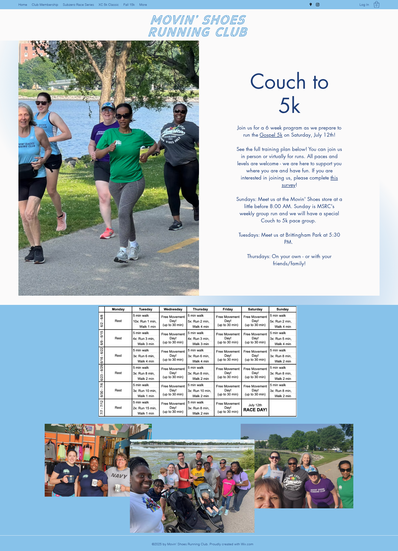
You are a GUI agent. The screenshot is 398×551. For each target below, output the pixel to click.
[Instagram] (317, 4)
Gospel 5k (271, 135)
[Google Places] (310, 4)
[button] (376, 4)
